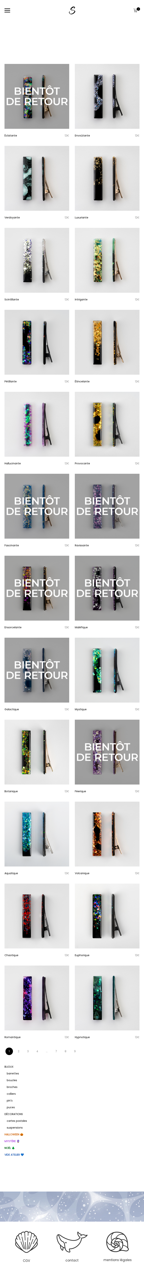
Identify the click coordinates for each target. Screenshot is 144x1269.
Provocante (82, 463)
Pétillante (10, 381)
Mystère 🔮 (12, 1141)
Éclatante (10, 135)
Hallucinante (12, 463)
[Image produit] (36, 96)
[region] (72, 1246)
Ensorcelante (13, 627)
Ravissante (82, 545)
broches (12, 1087)
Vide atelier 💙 (14, 1155)
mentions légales (118, 1260)
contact (72, 1260)
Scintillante (11, 299)
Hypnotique (82, 1037)
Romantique (12, 1037)
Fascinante (11, 545)
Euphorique (82, 955)
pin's (10, 1100)
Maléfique (81, 627)
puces (11, 1107)
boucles (12, 1080)
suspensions (15, 1128)
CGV (26, 1260)
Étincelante (82, 381)
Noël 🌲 (9, 1148)
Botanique (11, 791)
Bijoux (9, 1067)
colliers (11, 1094)
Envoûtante (82, 135)
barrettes (13, 1073)
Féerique (80, 791)
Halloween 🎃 (13, 1134)
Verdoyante (12, 217)
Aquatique (11, 873)
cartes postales (17, 1121)
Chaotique (11, 955)
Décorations (13, 1114)
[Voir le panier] (135, 10)
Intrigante (81, 299)
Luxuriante (81, 217)
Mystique (81, 709)
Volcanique (82, 873)
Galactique (11, 709)
